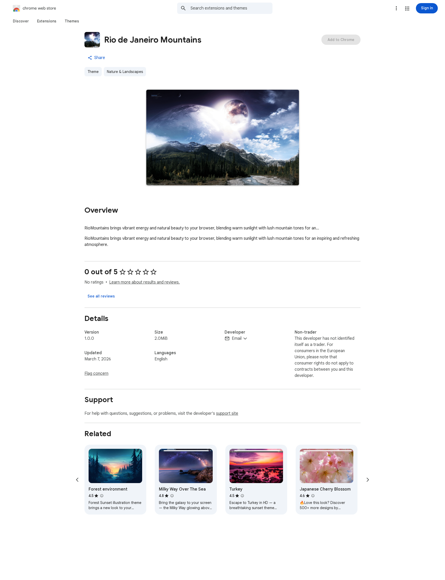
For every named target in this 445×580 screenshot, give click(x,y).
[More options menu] (396, 8)
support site (227, 413)
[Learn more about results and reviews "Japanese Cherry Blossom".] (313, 496)
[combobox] (231, 8)
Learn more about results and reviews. (144, 282)
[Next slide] (368, 480)
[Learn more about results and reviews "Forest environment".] (101, 496)
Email (237, 338)
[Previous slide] (77, 480)
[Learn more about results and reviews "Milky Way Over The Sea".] (172, 496)
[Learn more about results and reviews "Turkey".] (242, 496)
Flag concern (96, 373)
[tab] (21, 21)
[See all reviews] (101, 296)
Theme (93, 71)
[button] (407, 8)
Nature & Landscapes (125, 71)
